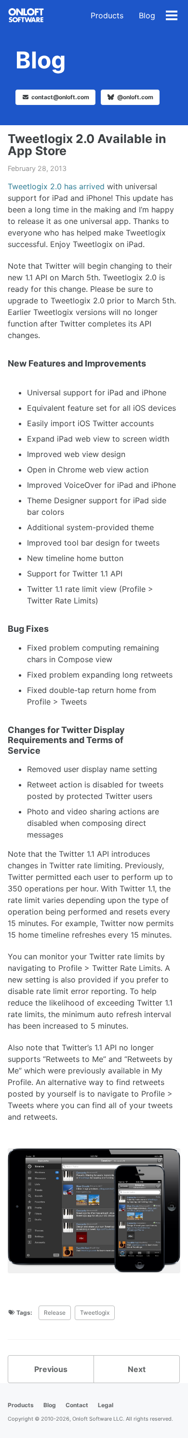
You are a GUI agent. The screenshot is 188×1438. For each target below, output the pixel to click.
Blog (147, 15)
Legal (105, 1405)
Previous (50, 1369)
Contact (77, 1405)
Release (55, 1312)
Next (137, 1369)
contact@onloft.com (60, 97)
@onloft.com (134, 97)
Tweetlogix (94, 1312)
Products (107, 15)
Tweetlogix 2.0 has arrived (56, 186)
